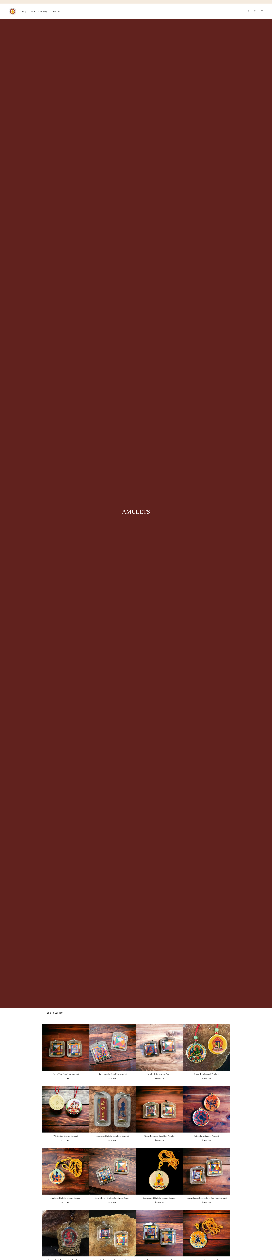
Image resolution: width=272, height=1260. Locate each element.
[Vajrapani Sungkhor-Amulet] (159, 1233)
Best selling (55, 1013)
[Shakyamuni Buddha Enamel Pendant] (159, 1171)
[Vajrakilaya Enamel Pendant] (206, 1109)
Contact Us (55, 11)
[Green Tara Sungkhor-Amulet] (65, 1047)
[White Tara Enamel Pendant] (65, 1109)
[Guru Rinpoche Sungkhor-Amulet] (159, 1109)
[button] (248, 11)
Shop (24, 11)
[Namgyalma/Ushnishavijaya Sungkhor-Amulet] (206, 1171)
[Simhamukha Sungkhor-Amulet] (112, 1047)
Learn (32, 11)
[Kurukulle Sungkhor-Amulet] (159, 1047)
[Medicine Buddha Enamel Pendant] (65, 1171)
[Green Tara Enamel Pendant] (206, 1047)
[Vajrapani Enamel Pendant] (206, 1233)
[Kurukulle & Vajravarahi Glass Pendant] (65, 1233)
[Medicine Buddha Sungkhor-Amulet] (112, 1109)
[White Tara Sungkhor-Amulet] (112, 1233)
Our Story (43, 11)
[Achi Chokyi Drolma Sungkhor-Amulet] (112, 1171)
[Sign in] (255, 11)
